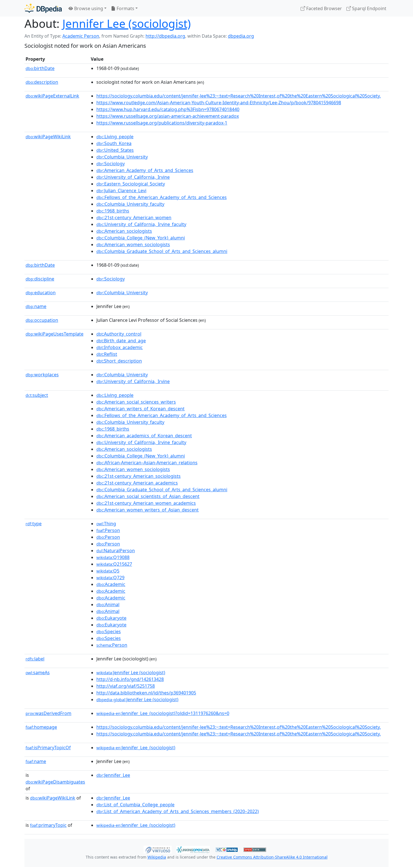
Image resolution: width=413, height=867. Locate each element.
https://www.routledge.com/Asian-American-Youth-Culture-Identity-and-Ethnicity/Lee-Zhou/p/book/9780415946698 (218, 102)
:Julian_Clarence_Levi (121, 190)
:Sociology (110, 163)
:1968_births (112, 211)
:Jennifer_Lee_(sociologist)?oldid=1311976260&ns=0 (162, 713)
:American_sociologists (124, 231)
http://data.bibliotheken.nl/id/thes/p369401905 (146, 693)
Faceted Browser (323, 8)
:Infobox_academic (119, 347)
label (35, 659)
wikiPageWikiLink (48, 136)
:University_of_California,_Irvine (133, 177)
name (36, 306)
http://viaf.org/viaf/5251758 (125, 686)
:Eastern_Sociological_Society (130, 184)
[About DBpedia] (43, 8)
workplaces (42, 375)
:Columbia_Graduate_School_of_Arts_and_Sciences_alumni (161, 251)
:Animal (107, 604)
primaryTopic (48, 825)
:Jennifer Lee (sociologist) (130, 672)
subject (37, 395)
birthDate (40, 68)
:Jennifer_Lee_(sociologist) (135, 747)
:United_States (115, 150)
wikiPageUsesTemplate (54, 334)
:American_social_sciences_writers (136, 402)
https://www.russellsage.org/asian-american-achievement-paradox (167, 116)
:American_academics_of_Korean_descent (144, 436)
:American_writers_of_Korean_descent (140, 409)
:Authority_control (118, 334)
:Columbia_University (122, 157)
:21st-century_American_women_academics (146, 503)
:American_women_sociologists (133, 244)
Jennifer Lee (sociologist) (126, 23)
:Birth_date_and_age (121, 341)
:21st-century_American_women (133, 217)
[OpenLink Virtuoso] (158, 849)
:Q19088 (113, 557)
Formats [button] (124, 8)
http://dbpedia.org (165, 36)
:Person (108, 530)
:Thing (106, 523)
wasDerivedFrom (48, 713)
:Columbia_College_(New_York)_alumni (140, 238)
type (34, 523)
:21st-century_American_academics (137, 483)
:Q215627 (114, 564)
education (41, 292)
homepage (41, 727)
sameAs (38, 672)
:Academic (110, 584)
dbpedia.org (241, 36)
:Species (108, 631)
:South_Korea (113, 143)
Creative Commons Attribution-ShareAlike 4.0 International (272, 857)
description (42, 82)
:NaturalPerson (115, 550)
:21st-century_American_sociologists (138, 476)
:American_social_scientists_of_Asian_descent (147, 496)
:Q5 (107, 571)
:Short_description (119, 361)
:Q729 (110, 577)
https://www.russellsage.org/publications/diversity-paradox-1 (161, 123)
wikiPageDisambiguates (55, 782)
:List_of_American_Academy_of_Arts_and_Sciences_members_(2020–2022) (177, 811)
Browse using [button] (88, 8)
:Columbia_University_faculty (130, 204)
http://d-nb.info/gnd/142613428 (130, 679)
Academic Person (80, 36)
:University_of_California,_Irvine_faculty (141, 224)
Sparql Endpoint (368, 8)
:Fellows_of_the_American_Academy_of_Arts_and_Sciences (161, 197)
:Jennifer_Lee (113, 775)
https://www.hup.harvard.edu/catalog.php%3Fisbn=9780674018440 (167, 109)
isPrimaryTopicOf (48, 747)
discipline (40, 279)
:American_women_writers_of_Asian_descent (147, 510)
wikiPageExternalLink (52, 96)
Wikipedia (157, 857)
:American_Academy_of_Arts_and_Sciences (144, 170)
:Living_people (114, 136)
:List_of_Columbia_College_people (135, 805)
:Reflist (106, 354)
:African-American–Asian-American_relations (147, 462)
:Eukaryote (111, 618)
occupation (42, 320)
